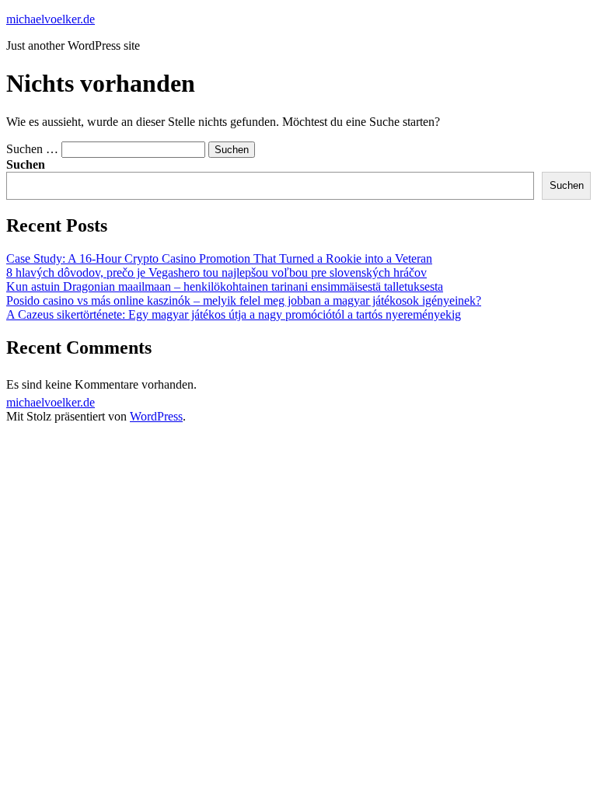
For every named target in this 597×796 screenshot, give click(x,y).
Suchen (25, 164)
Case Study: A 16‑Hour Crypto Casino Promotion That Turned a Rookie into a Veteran (219, 258)
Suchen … (32, 148)
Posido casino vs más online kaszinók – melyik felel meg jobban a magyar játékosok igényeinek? (243, 300)
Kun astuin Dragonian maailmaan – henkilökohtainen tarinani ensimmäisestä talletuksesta (224, 286)
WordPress (156, 416)
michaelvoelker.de (50, 19)
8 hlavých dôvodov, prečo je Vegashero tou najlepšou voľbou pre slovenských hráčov (216, 272)
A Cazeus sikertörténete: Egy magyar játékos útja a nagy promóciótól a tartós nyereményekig (233, 314)
